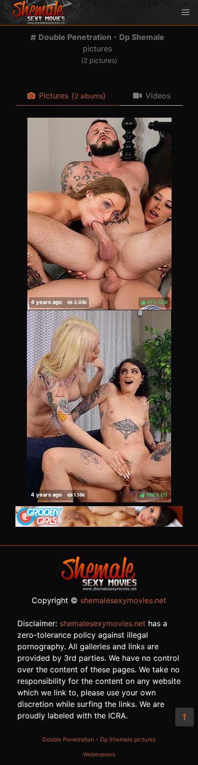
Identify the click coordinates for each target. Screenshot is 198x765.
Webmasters (99, 754)
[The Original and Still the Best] (99, 524)
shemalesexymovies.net (123, 600)
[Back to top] (184, 717)
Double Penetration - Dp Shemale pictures (99, 739)
